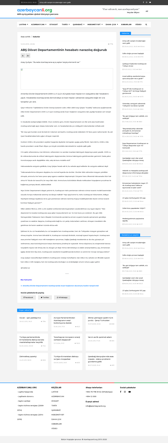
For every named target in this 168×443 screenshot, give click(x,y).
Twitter (45, 297)
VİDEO (138, 24)
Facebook (28, 297)
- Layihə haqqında (25, 392)
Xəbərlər (36, 37)
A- (23, 56)
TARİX (65, 24)
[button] (146, 24)
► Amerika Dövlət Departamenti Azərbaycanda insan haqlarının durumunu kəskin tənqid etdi (60, 286)
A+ (28, 56)
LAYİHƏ (22, 24)
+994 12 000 (91, 396)
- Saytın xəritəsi (23, 401)
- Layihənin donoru (25, 396)
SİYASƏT (53, 24)
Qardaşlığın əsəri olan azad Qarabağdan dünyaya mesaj (133, 280)
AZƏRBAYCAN (37, 24)
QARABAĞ (78, 24)
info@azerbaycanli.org (96, 406)
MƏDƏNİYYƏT (94, 24)
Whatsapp (62, 297)
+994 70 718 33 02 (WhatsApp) (99, 392)
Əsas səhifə (25, 37)
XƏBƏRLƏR (126, 24)
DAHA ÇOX (111, 24)
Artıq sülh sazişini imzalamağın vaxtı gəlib (44, 2)
